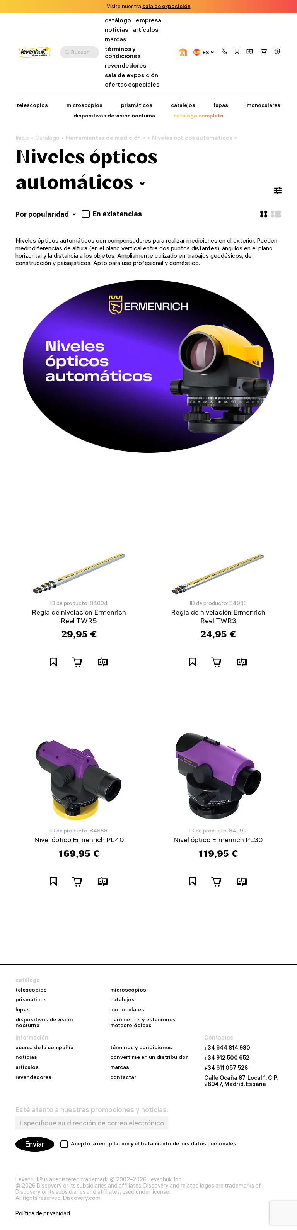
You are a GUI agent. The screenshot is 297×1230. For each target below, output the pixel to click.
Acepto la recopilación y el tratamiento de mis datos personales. (154, 1143)
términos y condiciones (122, 52)
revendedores (125, 65)
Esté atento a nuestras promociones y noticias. (91, 1109)
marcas (115, 39)
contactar (123, 1077)
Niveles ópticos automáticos (192, 137)
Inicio (22, 137)
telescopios (32, 105)
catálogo (118, 20)
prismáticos (136, 105)
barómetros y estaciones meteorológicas (143, 1023)
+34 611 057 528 (226, 1068)
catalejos (183, 105)
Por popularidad (42, 214)
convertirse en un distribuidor (149, 1057)
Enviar (34, 1144)
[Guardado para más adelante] (237, 52)
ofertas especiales (132, 84)
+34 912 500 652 (226, 1058)
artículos (145, 29)
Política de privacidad (42, 1213)
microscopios (84, 105)
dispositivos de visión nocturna (114, 115)
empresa (148, 20)
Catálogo (47, 137)
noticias (116, 29)
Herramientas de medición (103, 137)
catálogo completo (199, 115)
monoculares (263, 105)
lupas (221, 105)
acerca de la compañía (44, 1048)
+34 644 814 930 (227, 1048)
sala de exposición (166, 6)
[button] (224, 52)
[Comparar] (249, 52)
